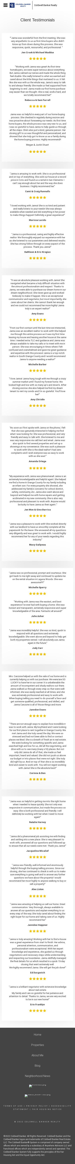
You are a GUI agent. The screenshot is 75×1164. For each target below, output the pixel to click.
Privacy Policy (37, 1106)
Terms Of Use (13, 1106)
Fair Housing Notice (47, 1109)
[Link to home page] (20, 5)
